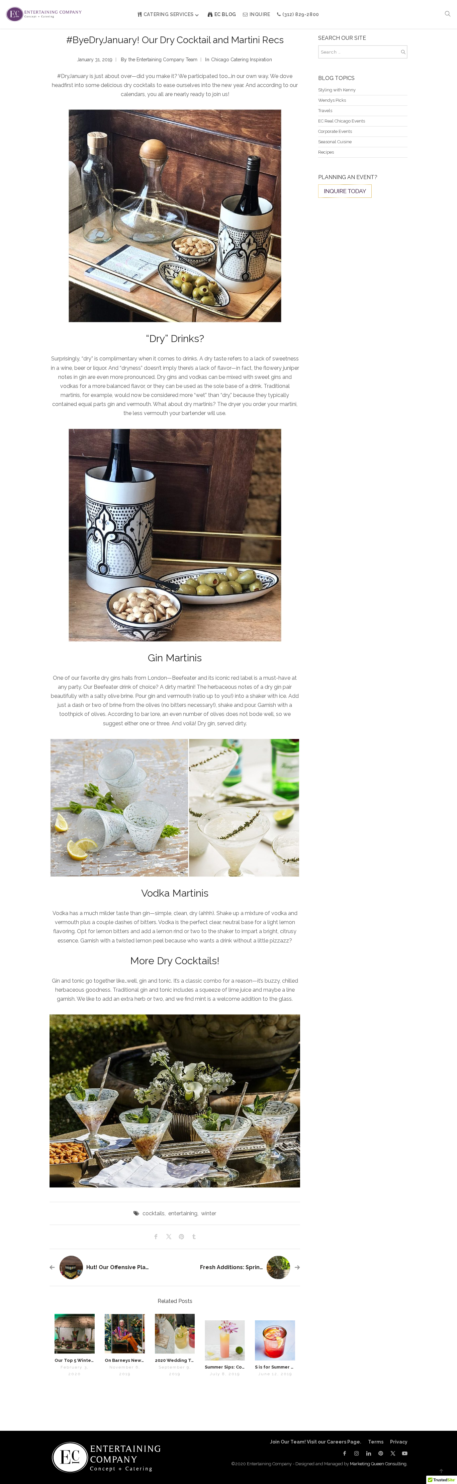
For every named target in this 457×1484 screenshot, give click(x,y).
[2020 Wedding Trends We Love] (175, 1334)
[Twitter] (393, 1453)
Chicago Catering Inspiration (241, 59)
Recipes (326, 152)
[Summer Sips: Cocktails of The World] (225, 1340)
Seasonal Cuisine (335, 141)
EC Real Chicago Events (341, 120)
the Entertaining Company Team (162, 59)
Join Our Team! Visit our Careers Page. (315, 1442)
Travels (325, 110)
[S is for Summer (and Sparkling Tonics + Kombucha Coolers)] (275, 1340)
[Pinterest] (381, 1453)
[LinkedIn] (369, 1453)
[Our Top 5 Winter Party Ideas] (75, 1334)
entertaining (182, 1213)
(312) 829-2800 (300, 14)
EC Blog (225, 14)
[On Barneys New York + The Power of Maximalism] (125, 1334)
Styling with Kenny (337, 89)
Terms (375, 1442)
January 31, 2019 (94, 59)
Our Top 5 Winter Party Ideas (87, 1360)
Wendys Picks (332, 100)
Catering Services (169, 14)
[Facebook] (345, 1453)
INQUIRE (260, 14)
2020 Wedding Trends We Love (189, 1360)
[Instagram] (357, 1453)
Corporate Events (335, 131)
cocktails (154, 1213)
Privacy (398, 1442)
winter (208, 1213)
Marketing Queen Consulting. (378, 1463)
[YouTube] (403, 1453)
